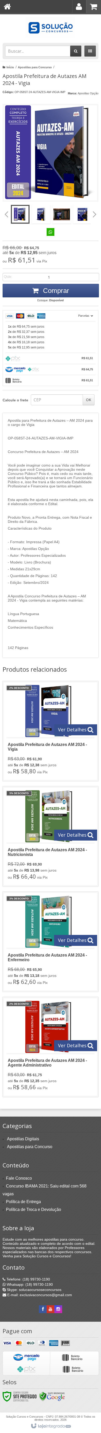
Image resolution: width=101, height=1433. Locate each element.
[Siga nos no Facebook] (43, 1309)
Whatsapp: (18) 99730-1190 (29, 1284)
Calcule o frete (15, 400)
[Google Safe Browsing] (52, 1396)
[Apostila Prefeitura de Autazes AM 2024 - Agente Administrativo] (50, 1047)
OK (88, 399)
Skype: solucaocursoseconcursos (33, 1290)
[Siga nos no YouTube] (50, 1309)
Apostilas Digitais (23, 1139)
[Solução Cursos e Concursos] (50, 27)
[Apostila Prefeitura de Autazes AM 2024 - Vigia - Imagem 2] (41, 214)
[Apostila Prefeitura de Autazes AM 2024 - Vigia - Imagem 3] (61, 214)
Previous (6, 214)
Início (10, 67)
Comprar (55, 291)
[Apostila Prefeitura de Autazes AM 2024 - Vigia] (50, 731)
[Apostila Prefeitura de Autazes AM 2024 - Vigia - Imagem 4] (82, 214)
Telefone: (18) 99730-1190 (27, 1279)
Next (94, 212)
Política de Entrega (23, 1201)
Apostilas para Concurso (35, 67)
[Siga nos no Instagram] (58, 1309)
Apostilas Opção (88, 93)
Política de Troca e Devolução (33, 1209)
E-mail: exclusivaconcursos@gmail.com (39, 1295)
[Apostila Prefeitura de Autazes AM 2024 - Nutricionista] (50, 836)
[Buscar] (75, 51)
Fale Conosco (19, 1178)
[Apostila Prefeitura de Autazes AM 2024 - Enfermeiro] (50, 941)
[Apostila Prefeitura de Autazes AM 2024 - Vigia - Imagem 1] (20, 214)
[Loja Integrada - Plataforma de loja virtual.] (50, 1426)
